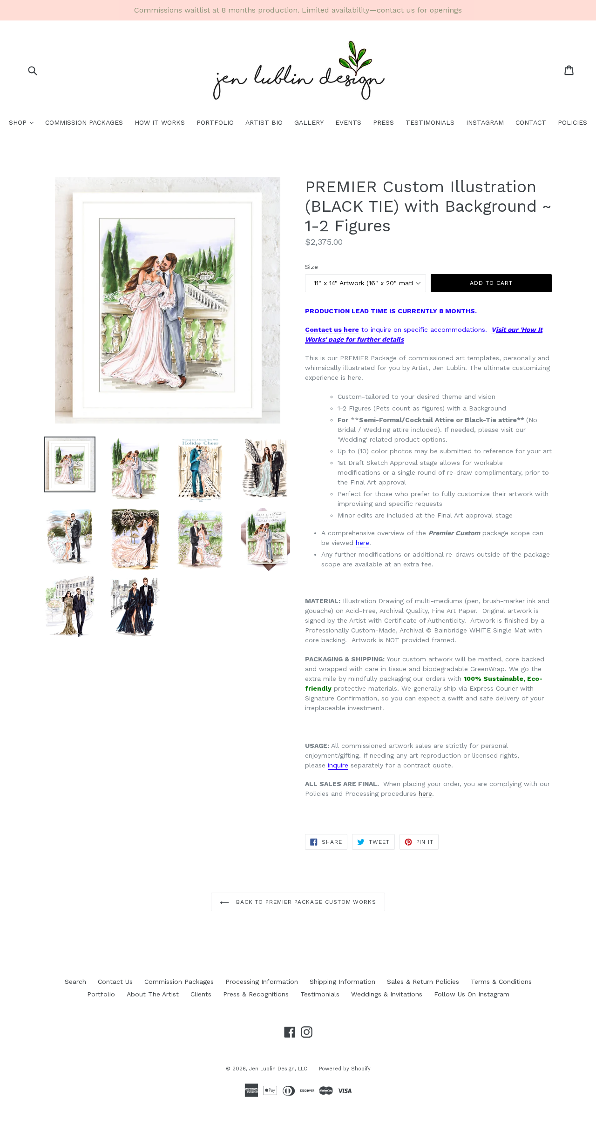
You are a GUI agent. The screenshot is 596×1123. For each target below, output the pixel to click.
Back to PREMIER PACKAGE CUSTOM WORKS (305, 902)
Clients (200, 994)
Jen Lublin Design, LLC (278, 1069)
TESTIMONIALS (430, 122)
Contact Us (115, 981)
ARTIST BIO (264, 122)
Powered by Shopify (345, 1069)
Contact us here (332, 329)
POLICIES (572, 122)
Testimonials (319, 994)
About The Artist (153, 994)
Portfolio (101, 994)
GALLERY (309, 122)
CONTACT (530, 122)
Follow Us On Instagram (471, 994)
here (362, 542)
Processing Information (261, 981)
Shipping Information (342, 981)
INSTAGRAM (485, 122)
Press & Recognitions (256, 994)
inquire (338, 765)
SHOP (23, 122)
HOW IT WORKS (160, 122)
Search (75, 981)
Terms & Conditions (501, 981)
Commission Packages (179, 981)
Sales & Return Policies (423, 981)
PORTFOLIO (215, 122)
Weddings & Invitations (386, 994)
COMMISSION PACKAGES (84, 122)
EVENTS (348, 122)
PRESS (383, 122)
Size (311, 266)
